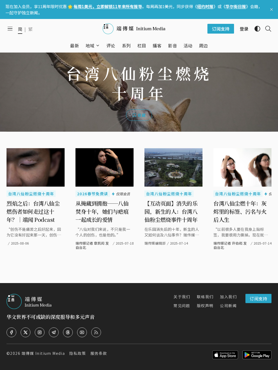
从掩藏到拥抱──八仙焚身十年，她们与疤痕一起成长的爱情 (101, 211)
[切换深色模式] (255, 28)
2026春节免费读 (92, 193)
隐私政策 (77, 353)
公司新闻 (228, 305)
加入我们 (228, 296)
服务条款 (98, 353)
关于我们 (181, 296)
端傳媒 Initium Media (43, 353)
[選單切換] (98, 45)
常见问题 (181, 305)
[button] (90, 45)
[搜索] (266, 28)
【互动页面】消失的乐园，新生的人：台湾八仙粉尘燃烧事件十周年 (170, 211)
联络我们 (205, 296)
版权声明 (205, 305)
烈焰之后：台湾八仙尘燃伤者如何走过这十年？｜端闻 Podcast (33, 211)
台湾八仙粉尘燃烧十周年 (31, 193)
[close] (271, 9)
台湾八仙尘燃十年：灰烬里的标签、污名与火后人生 (239, 211)
